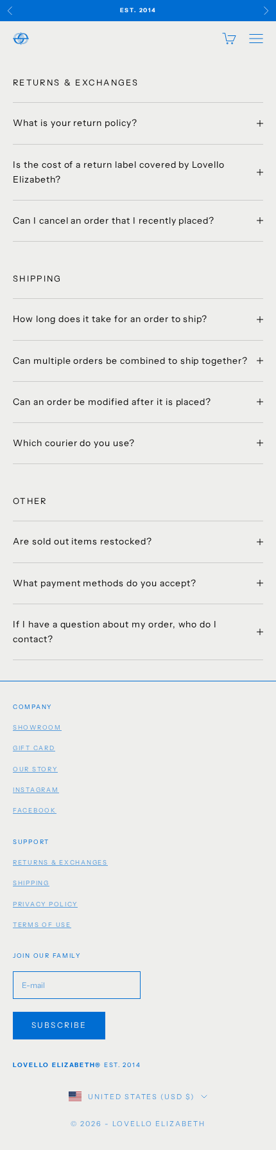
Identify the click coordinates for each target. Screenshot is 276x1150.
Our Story (35, 769)
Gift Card (34, 747)
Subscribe (59, 1025)
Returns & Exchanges (60, 862)
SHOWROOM (37, 727)
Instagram (36, 789)
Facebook (34, 810)
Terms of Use (42, 924)
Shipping (31, 882)
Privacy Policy (45, 904)
